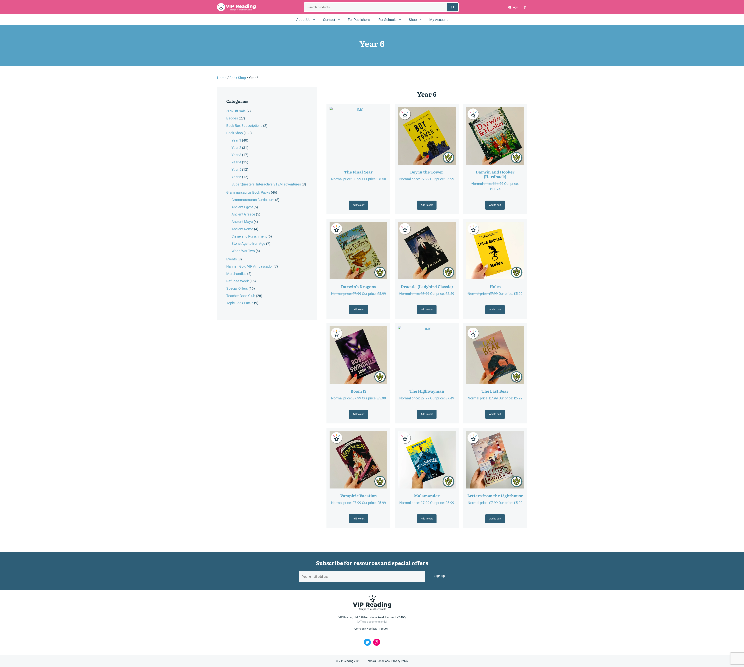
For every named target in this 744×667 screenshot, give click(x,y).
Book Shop (237, 78)
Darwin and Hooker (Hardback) (495, 174)
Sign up (439, 576)
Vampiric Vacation (358, 495)
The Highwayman (426, 391)
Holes (495, 286)
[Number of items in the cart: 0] (525, 7)
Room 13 (358, 391)
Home (221, 78)
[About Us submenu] (314, 20)
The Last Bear (495, 391)
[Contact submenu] (339, 20)
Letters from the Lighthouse (495, 495)
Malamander (427, 495)
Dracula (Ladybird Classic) (427, 286)
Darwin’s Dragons (358, 286)
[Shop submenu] (420, 20)
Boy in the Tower (426, 171)
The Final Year (358, 171)
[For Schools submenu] (400, 20)
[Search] (452, 7)
